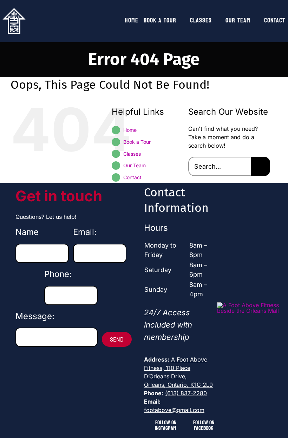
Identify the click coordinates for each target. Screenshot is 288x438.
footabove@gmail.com (174, 409)
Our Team (134, 165)
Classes (132, 154)
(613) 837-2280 (186, 393)
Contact (132, 177)
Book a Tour (137, 142)
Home (130, 130)
